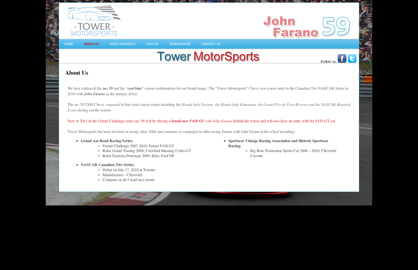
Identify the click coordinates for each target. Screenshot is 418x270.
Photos (152, 44)
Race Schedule (122, 44)
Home (68, 44)
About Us (91, 44)
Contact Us (211, 44)
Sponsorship (180, 44)
